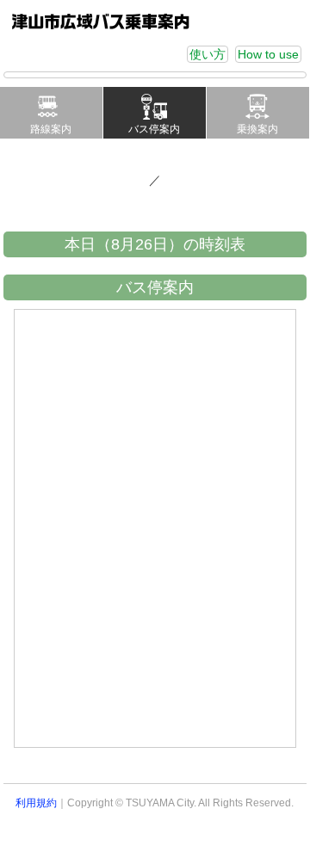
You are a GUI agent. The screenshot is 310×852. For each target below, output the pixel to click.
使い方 (207, 54)
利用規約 (36, 803)
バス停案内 (154, 129)
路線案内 (50, 129)
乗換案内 (257, 129)
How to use (268, 54)
